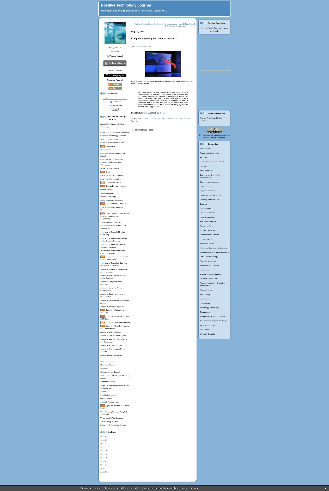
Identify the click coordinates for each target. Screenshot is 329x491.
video (165, 113)
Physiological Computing (209, 265)
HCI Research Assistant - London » (180, 26)
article (144, 113)
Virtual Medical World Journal (111, 418)
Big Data (203, 157)
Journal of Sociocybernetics (111, 345)
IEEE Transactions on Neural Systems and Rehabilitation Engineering (114, 216)
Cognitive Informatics (208, 191)
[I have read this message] (325, 488)
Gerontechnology (107, 193)
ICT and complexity (207, 230)
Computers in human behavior (112, 143)
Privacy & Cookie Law (208, 279)
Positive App (205, 270)
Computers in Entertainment (111, 139)
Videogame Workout (142, 46)
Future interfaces (206, 226)
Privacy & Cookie (115, 48)
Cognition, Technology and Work (113, 136)
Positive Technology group (218, 28)
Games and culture (113, 183)
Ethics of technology (208, 221)
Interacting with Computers (110, 222)
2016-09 (103, 465)
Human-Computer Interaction (111, 200)
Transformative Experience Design (213, 321)
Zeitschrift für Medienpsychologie (113, 425)
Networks (104, 368)
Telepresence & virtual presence (212, 316)
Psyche (103, 391)
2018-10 (103, 440)
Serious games (206, 299)
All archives (104, 472)
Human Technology (108, 197)
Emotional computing (208, 213)
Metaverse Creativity (108, 365)
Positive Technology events (211, 274)
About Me (115, 52)
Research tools (206, 290)
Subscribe (117, 102)
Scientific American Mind (109, 402)
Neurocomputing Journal (110, 372)
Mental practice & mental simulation (214, 248)
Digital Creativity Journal (109, 168)
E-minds (109, 172)
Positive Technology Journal (126, 5)
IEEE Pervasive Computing (116, 204)
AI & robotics (205, 149)
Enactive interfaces (207, 217)
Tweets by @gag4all (115, 80)
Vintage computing (207, 325)
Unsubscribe (117, 105)
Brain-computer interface (209, 182)
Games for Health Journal (116, 186)
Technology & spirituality (209, 308)
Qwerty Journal (106, 398)
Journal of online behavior (110, 332)
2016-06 (103, 468)
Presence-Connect (107, 382)
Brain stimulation (206, 170)
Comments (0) (172, 118)
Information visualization (209, 235)
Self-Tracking (205, 294)
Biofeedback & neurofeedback (212, 162)
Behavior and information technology (115, 132)
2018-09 (103, 444)
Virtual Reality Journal (109, 422)
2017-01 (103, 458)
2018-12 (103, 436)
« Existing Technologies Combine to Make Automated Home (158, 24)
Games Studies (106, 190)
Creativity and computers (210, 199)
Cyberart (203, 204)
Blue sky (203, 166)
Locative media (206, 239)
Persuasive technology (209, 257)
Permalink (162, 118)
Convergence (111, 146)
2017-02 (103, 454)
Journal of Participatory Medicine (113, 336)
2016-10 (103, 461)
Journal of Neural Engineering (118, 322)
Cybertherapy (205, 208)
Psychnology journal (108, 395)
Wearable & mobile (207, 334)
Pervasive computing (208, 261)
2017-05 (103, 447)
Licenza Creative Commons (214, 138)
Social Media (205, 303)
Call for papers (205, 186)
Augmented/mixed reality (210, 153)
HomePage (189, 24)
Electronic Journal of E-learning (112, 175)
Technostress (205, 312)
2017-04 (103, 451)
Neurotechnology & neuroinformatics (214, 252)
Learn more (193, 488)
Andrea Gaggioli (115, 70)
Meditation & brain (207, 243)
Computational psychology (210, 195)
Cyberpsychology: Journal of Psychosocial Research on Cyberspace (111, 162)
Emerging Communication (110, 179)
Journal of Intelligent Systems (112, 306)
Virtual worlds (205, 329)
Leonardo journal (107, 361)
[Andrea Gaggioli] (115, 56)
